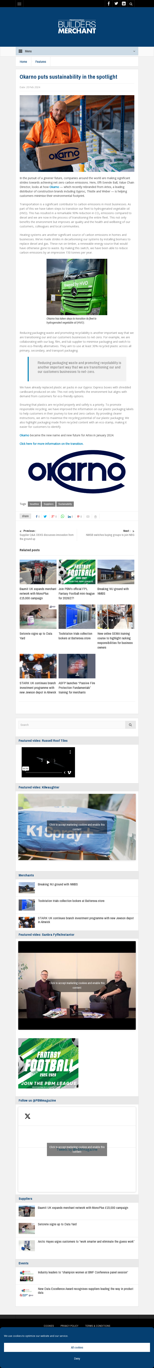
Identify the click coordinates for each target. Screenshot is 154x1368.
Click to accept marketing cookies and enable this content (77, 827)
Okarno (54, 187)
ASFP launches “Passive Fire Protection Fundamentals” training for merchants (77, 687)
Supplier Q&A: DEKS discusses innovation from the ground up (47, 535)
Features (40, 61)
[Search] (130, 725)
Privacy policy (69, 1326)
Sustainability (65, 504)
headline (34, 504)
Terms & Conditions (97, 1326)
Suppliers (49, 504)
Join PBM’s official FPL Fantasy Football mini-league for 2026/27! (77, 593)
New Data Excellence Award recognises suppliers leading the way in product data (85, 1290)
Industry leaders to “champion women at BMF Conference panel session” (83, 1272)
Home (23, 61)
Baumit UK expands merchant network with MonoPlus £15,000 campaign (38, 593)
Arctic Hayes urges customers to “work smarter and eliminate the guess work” (86, 1241)
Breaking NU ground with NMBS (58, 884)
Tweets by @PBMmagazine (77, 1149)
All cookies (77, 1347)
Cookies (49, 1326)
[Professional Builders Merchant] (77, 25)
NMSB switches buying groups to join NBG (110, 533)
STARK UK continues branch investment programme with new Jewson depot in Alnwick (38, 687)
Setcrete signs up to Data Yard (57, 1224)
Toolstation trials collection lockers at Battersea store (75, 635)
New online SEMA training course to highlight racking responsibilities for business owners (115, 640)
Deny (77, 1358)
